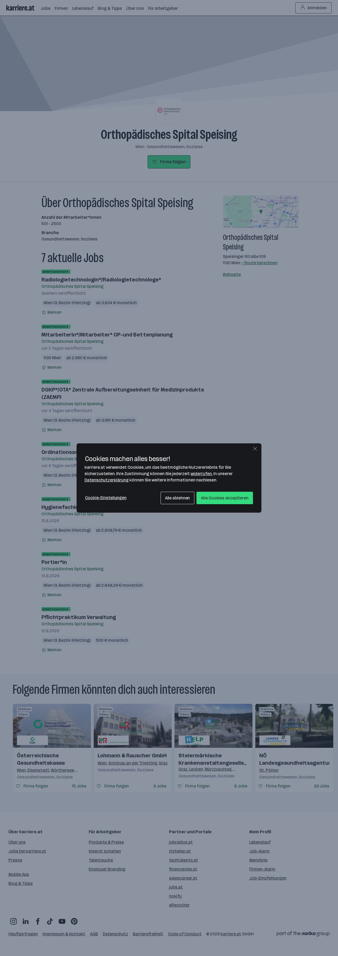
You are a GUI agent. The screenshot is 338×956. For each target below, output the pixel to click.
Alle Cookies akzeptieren (224, 497)
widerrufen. (202, 473)
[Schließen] (255, 448)
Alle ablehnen (177, 497)
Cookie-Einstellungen (105, 497)
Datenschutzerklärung (106, 479)
